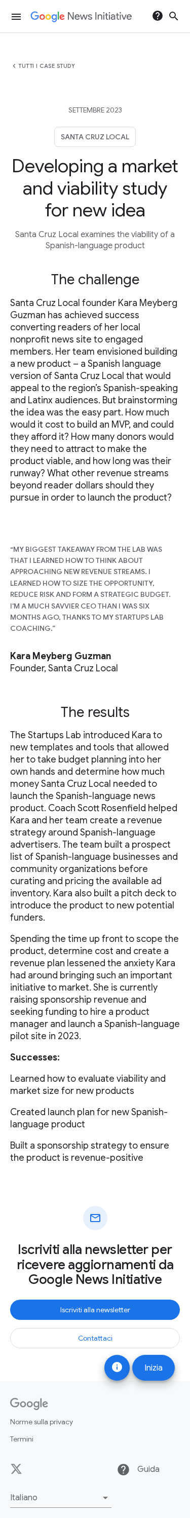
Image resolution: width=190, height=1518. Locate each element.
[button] (60, 1498)
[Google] (29, 1404)
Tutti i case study (46, 65)
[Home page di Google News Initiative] (81, 16)
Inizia (153, 1368)
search (174, 16)
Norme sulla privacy (41, 1421)
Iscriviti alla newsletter (95, 1309)
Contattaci (95, 1338)
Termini (21, 1439)
